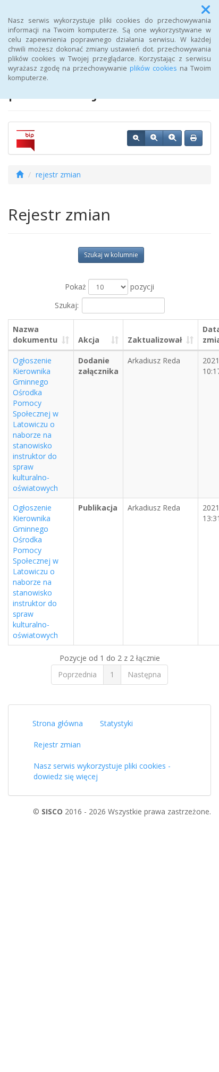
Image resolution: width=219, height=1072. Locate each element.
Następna (144, 674)
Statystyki (116, 723)
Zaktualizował (155, 340)
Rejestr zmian (57, 744)
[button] (205, 10)
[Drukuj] (193, 138)
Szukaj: (67, 305)
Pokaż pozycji (109, 287)
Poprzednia (77, 674)
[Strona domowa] (19, 174)
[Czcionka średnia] (154, 138)
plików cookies (153, 68)
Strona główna (57, 723)
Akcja (88, 340)
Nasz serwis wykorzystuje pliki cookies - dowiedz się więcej (102, 771)
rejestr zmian (58, 174)
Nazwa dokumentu (35, 334)
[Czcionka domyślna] (136, 138)
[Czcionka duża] (172, 138)
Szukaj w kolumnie (111, 254)
